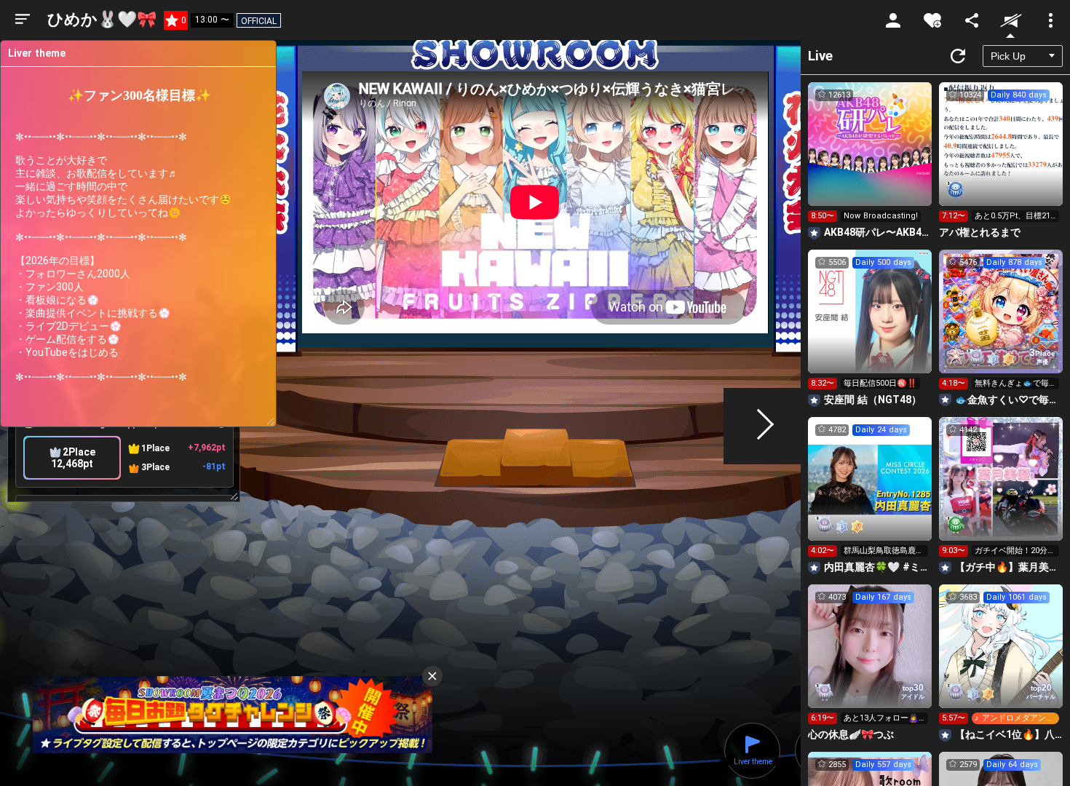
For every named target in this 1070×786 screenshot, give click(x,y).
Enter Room (870, 157)
